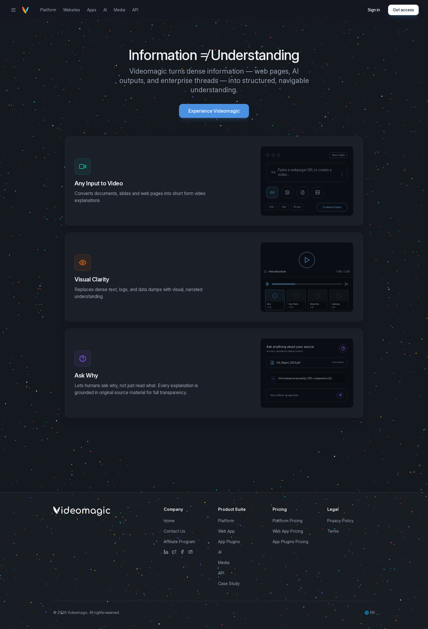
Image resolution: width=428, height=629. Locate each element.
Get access (403, 9)
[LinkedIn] (166, 552)
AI (105, 9)
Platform (48, 9)
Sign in (374, 9)
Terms (333, 531)
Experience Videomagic (214, 111)
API (135, 9)
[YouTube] (190, 552)
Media (119, 9)
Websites (71, 9)
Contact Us (174, 531)
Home (169, 520)
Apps (91, 9)
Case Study (229, 583)
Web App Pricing (288, 531)
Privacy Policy (340, 520)
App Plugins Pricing (290, 541)
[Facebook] (182, 552)
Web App (226, 531)
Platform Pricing (288, 520)
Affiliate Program (179, 541)
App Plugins (229, 541)
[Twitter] (174, 552)
